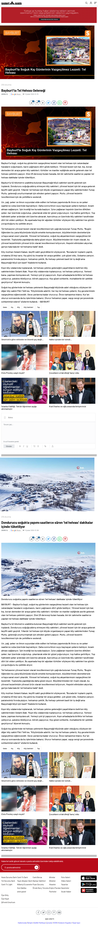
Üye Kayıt (5, 899)
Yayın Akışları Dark (24, 881)
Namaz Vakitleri (39, 881)
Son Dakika (21, 888)
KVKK (55, 923)
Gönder (9, 446)
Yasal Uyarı (76, 923)
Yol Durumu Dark (8, 881)
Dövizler (52, 881)
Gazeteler (65, 888)
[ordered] (34, 446)
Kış (12, 307)
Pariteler (53, 891)
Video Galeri (66, 881)
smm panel (21, 891)
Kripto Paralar (55, 888)
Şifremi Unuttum (8, 902)
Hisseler (52, 884)
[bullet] (38, 446)
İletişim (30, 923)
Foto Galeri (65, 877)
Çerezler (49, 923)
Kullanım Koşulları (65, 923)
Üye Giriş (4, 895)
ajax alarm (49, 918)
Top (38, 307)
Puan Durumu (38, 884)
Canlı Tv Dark (22, 877)
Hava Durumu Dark (9, 877)
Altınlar (52, 877)
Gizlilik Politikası (39, 923)
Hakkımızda (22, 923)
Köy (18, 307)
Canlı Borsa (37, 877)
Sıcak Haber (66, 891)
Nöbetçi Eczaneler (24, 884)
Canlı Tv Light (6, 884)
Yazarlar (64, 884)
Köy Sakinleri (28, 307)
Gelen (5, 307)
